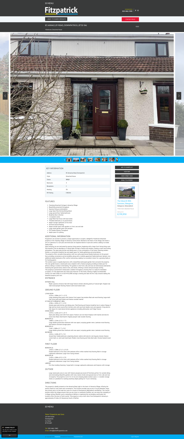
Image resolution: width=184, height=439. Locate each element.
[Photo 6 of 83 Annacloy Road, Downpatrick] (105, 159)
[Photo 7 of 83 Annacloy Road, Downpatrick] (112, 159)
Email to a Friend (127, 180)
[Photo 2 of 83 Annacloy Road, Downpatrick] (76, 160)
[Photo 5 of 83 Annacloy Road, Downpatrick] (97, 159)
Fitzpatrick (57, 436)
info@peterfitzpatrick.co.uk (58, 431)
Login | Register (135, 436)
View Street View (127, 176)
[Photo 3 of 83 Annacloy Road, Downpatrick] (83, 160)
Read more (5, 432)
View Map (127, 172)
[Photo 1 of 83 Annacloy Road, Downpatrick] (69, 160)
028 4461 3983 (127, 11)
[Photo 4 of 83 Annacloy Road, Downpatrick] (90, 159)
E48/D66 (68, 193)
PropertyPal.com (78, 436)
